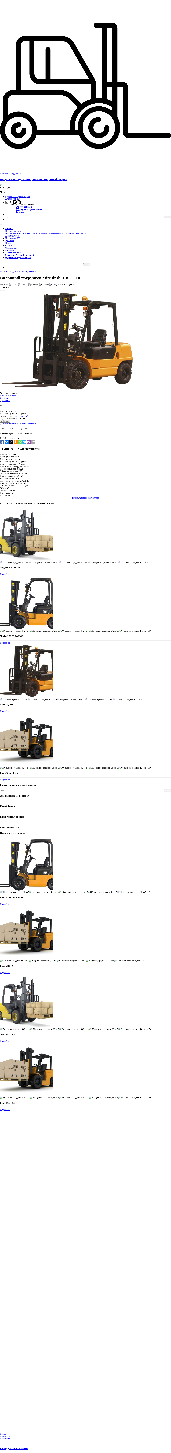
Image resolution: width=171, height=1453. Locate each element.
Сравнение (5, 400)
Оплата (8, 243)
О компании (11, 248)
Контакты (9, 250)
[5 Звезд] (53, 284)
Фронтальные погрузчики (57, 233)
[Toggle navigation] (1, 224)
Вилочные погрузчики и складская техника (25, 233)
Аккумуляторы (12, 236)
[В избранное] (1, 290)
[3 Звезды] (33, 284)
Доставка (9, 240)
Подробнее (5, 574)
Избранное (5, 398)
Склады (8, 245)
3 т (19, 411)
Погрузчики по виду (14, 231)
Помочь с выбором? (9, 396)
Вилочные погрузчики (10, 173)
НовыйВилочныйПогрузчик (5, 1436)
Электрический (21, 416)
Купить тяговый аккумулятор (85, 498)
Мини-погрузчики (77, 233)
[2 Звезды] (23, 284)
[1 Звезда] (13, 284)
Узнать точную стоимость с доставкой (19, 424)
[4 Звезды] (44, 284)
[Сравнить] (4, 290)
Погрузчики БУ (12, 238)
